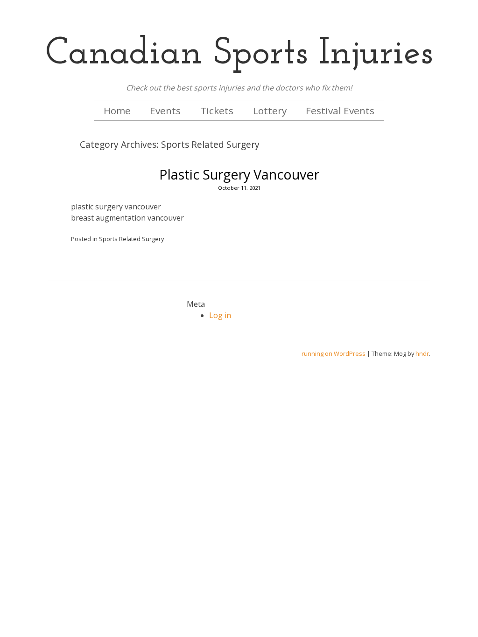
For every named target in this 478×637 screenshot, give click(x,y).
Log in (220, 315)
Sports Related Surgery (131, 239)
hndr (422, 353)
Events (165, 110)
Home (117, 110)
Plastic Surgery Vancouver (239, 174)
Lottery (270, 110)
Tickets (216, 110)
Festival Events (340, 110)
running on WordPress (334, 353)
